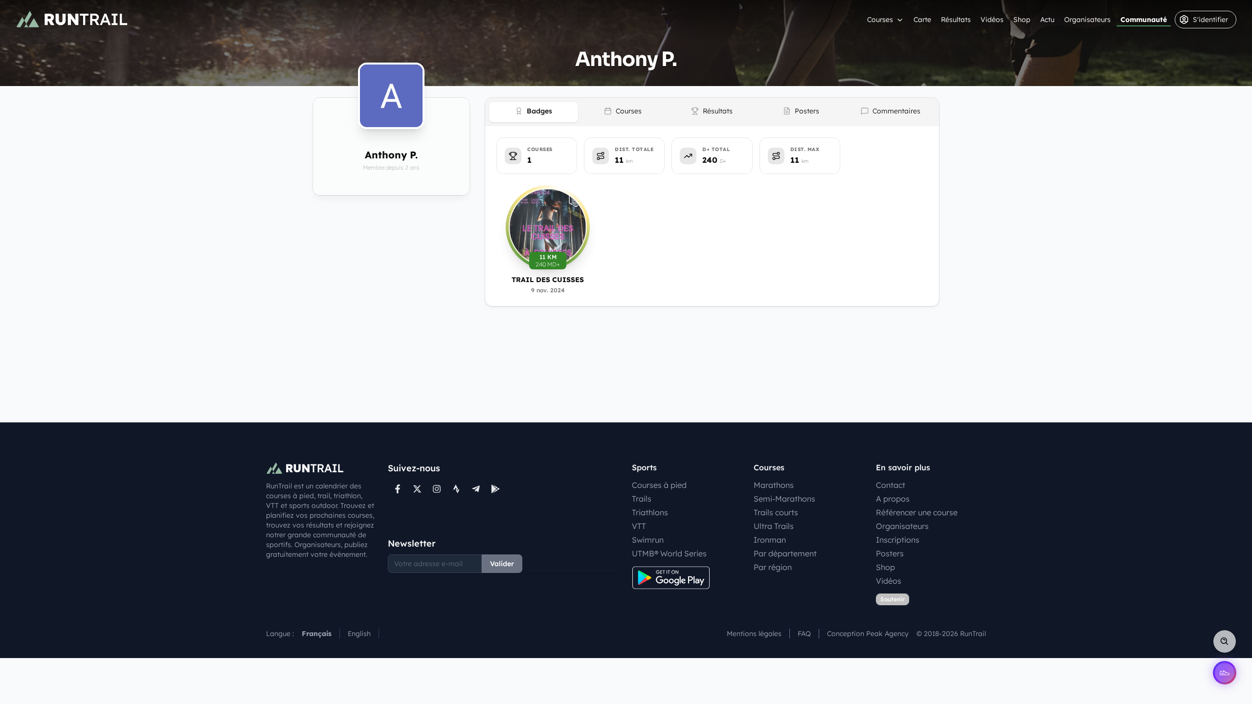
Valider (502, 563)
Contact (890, 485)
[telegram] (476, 489)
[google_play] (495, 489)
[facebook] (397, 489)
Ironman (770, 540)
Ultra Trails (774, 526)
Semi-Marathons (784, 499)
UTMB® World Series (669, 553)
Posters (890, 553)
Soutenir (892, 599)
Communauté (1143, 19)
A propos (893, 499)
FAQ (804, 633)
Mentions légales (754, 633)
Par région (773, 567)
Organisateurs (1087, 19)
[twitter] (417, 489)
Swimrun (648, 540)
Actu (1047, 19)
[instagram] (437, 489)
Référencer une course (917, 512)
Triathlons (650, 512)
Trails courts (776, 512)
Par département (785, 553)
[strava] (456, 489)
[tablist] (712, 112)
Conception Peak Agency (868, 633)
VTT (639, 526)
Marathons (774, 485)
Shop (1021, 19)
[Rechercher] (1224, 641)
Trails (641, 499)
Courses (880, 19)
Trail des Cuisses (548, 279)
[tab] (533, 112)
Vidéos (992, 19)
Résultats (956, 19)
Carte (922, 19)
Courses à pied (659, 485)
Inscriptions (897, 540)
